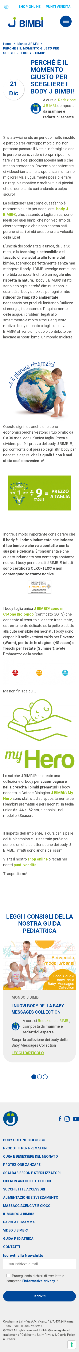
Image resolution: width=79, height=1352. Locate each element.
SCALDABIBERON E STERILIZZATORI (31, 1173)
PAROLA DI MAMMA (19, 1222)
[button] (33, 1076)
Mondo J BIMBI (28, 44)
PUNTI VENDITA (58, 7)
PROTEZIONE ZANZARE (21, 1165)
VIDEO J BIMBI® (15, 1230)
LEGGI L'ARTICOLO (28, 1053)
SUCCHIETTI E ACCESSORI (24, 1189)
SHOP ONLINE (29, 7)
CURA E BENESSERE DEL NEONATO (30, 1156)
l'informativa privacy (38, 1281)
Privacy (49, 1334)
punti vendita (25, 865)
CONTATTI (11, 1247)
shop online (38, 859)
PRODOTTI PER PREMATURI (25, 1148)
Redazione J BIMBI (53, 1020)
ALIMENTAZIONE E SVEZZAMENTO (30, 1198)
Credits (10, 1339)
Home (7, 44)
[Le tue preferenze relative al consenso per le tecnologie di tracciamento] (72, 1345)
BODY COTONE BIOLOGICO (24, 1140)
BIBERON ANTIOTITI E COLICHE (27, 1181)
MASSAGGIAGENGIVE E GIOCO (27, 1206)
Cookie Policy (66, 1334)
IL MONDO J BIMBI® (19, 1214)
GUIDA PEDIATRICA (18, 1239)
